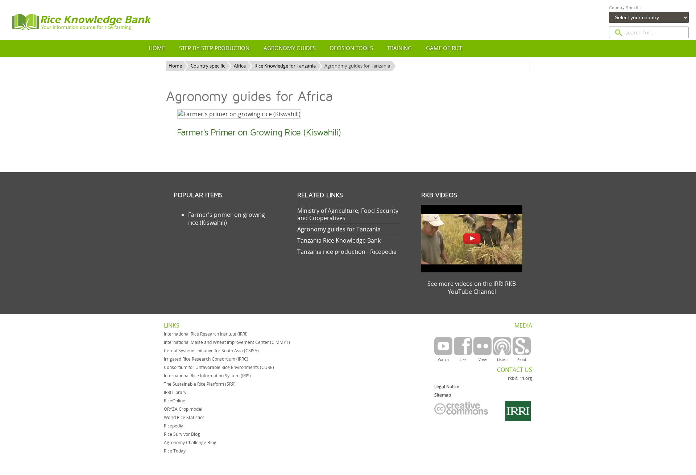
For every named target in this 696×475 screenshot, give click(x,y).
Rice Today (175, 451)
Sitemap (442, 395)
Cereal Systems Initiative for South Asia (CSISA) (211, 351)
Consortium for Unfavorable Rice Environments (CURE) (219, 367)
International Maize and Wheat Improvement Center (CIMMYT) (227, 342)
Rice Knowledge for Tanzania (285, 65)
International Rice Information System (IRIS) (207, 376)
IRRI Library (175, 392)
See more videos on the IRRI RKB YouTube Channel (471, 288)
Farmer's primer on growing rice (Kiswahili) (226, 219)
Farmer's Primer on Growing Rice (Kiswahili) (259, 133)
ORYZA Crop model (183, 409)
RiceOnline (174, 401)
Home (175, 65)
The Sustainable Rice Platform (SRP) (200, 384)
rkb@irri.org (520, 378)
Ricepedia (173, 426)
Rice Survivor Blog (182, 434)
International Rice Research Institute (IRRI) (206, 334)
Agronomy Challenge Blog (190, 442)
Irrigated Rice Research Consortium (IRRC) (206, 359)
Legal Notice (446, 386)
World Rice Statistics (184, 417)
